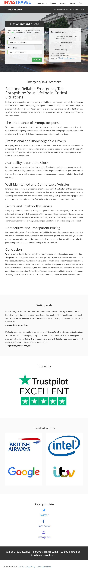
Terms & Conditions (44, 567)
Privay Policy (30, 567)
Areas (72, 3)
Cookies (21, 567)
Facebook (44, 526)
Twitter (44, 515)
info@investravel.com (67, 58)
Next (36, 59)
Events (53, 3)
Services (63, 3)
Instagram (44, 537)
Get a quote (42, 3)
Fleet (81, 3)
